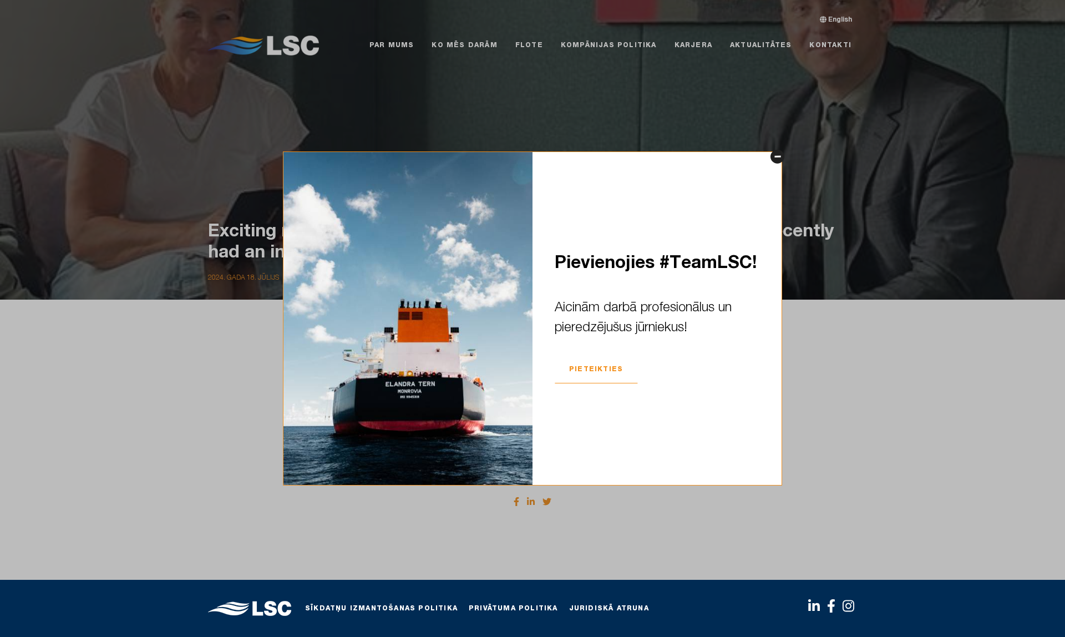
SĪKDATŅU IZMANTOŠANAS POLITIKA (381, 608)
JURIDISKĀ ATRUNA (609, 608)
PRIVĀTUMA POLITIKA (513, 608)
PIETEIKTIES (596, 369)
